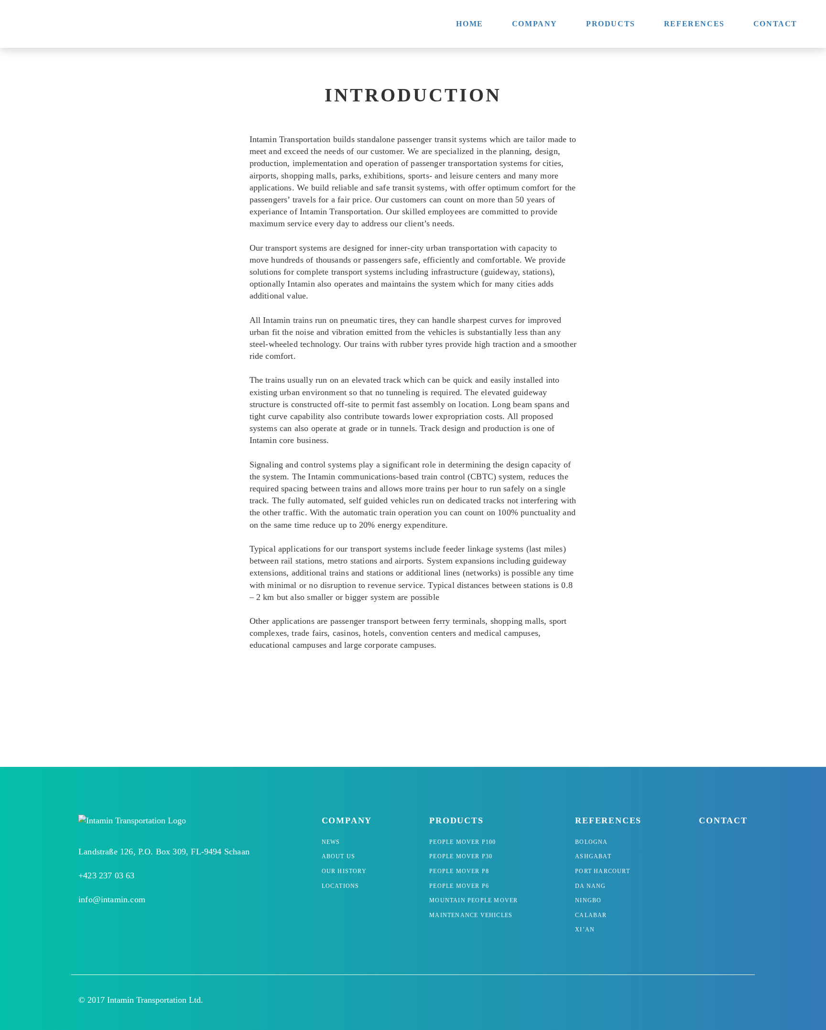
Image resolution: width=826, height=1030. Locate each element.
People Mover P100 (462, 842)
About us (339, 856)
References (694, 24)
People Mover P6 (459, 886)
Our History (344, 871)
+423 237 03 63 (106, 875)
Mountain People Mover (473, 900)
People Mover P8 (459, 871)
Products (610, 24)
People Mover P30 (460, 856)
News (331, 842)
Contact (775, 24)
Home (469, 24)
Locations (340, 886)
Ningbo (588, 900)
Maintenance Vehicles (470, 915)
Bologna (591, 842)
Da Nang (590, 886)
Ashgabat (593, 856)
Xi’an (585, 929)
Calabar (591, 915)
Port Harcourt (602, 871)
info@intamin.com (111, 899)
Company (534, 24)
